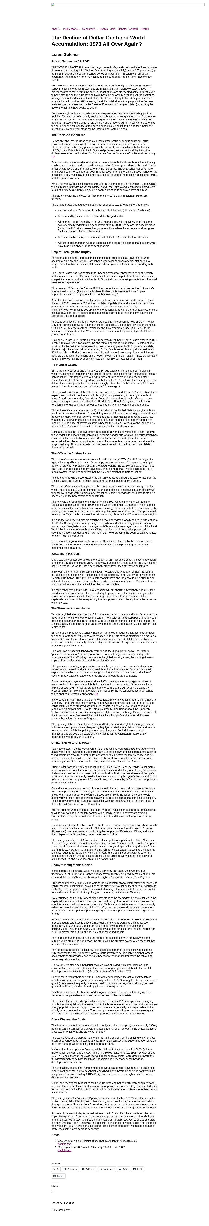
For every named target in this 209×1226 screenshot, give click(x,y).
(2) (96, 694)
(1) (53, 156)
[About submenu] (60, 29)
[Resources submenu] (96, 29)
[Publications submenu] (79, 29)
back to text (64, 1144)
